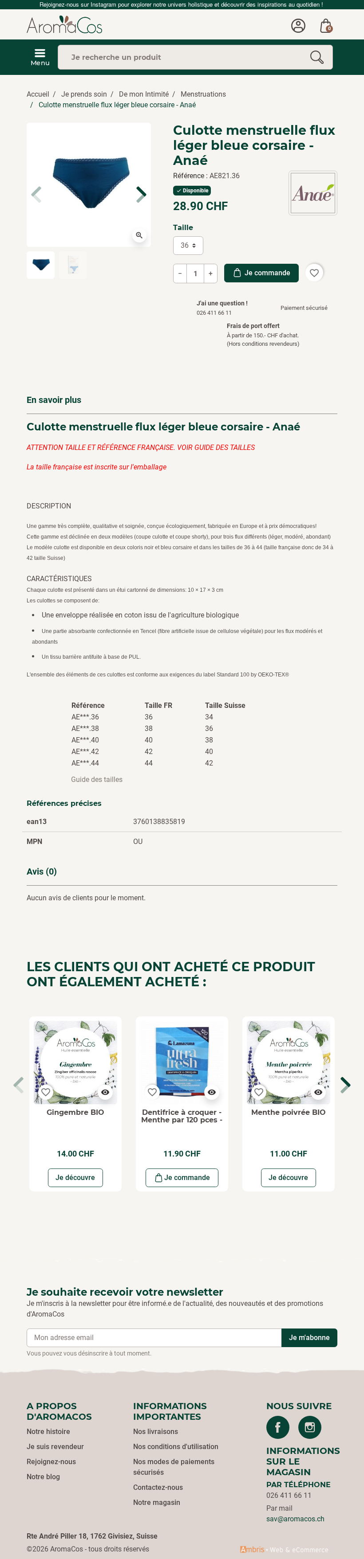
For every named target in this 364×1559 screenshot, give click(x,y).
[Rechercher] (317, 57)
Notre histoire (48, 1431)
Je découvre (75, 1177)
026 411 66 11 (289, 1495)
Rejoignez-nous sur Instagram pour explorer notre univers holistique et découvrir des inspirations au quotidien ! (182, 4)
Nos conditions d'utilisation (175, 1446)
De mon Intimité (144, 94)
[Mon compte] (298, 24)
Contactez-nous (158, 1487)
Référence (189, 176)
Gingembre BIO (75, 1112)
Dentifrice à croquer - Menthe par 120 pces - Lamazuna (181, 1120)
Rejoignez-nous (51, 1461)
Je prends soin (84, 94)
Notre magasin (156, 1502)
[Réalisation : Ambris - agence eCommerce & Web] (284, 1549)
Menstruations (203, 94)
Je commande (266, 273)
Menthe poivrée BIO (288, 1112)
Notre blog (43, 1477)
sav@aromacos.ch (295, 1519)
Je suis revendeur (55, 1446)
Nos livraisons (155, 1431)
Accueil (38, 94)
